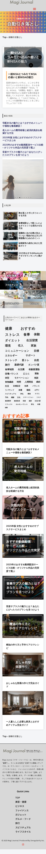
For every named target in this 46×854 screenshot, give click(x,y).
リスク (38, 397)
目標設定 (16, 386)
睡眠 (28, 390)
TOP (17, 797)
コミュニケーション (17, 350)
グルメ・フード (23, 818)
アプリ (37, 394)
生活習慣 (32, 340)
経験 (6, 407)
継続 (38, 382)
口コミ (26, 373)
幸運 (38, 404)
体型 (7, 378)
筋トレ (25, 360)
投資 (24, 401)
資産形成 (17, 401)
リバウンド (9, 390)
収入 (20, 345)
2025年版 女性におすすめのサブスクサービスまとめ (22, 139)
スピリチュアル (10, 394)
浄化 (21, 394)
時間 (19, 382)
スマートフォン (28, 397)
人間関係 (29, 382)
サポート (30, 355)
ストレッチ (11, 360)
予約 (6, 397)
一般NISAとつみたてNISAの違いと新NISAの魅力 (22, 75)
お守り (37, 390)
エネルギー (11, 355)
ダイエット (12, 340)
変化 (32, 404)
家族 (33, 345)
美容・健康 (20, 801)
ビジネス (19, 806)
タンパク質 (33, 364)
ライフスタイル (23, 831)
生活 (7, 386)
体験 (37, 334)
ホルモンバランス (22, 404)
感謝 (12, 397)
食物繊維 (9, 382)
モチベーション (21, 378)
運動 (37, 373)
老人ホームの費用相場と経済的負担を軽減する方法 (22, 131)
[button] (34, 9)
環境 (8, 345)
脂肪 (30, 401)
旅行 (7, 364)
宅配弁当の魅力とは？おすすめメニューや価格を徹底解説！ (22, 124)
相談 (36, 378)
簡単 (29, 394)
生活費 (21, 369)
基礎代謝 (19, 364)
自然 (36, 360)
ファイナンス (22, 810)
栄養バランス (11, 373)
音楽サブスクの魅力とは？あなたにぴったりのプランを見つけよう (22, 153)
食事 (26, 334)
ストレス (12, 334)
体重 (20, 390)
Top (4, 37)
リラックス (8, 404)
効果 (26, 386)
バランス (36, 386)
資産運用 (8, 401)
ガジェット (20, 814)
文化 (18, 397)
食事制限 (9, 369)
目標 (36, 350)
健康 (8, 328)
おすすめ (28, 328)
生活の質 (38, 401)
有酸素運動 (34, 369)
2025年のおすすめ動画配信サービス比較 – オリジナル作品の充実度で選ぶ (22, 146)
